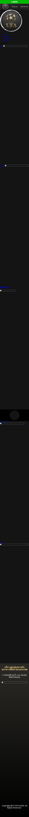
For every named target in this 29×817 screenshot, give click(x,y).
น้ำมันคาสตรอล (7, 38)
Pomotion (4, 287)
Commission (3, 422)
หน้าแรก (5, 34)
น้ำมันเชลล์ (6, 40)
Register (2, 166)
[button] (14, 6)
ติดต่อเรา (5, 36)
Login (1, 46)
